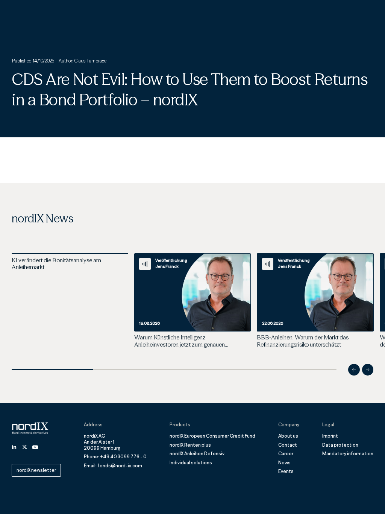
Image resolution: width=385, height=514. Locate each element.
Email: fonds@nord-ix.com (113, 465)
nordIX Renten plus (190, 445)
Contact (287, 445)
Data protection (340, 445)
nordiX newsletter (36, 470)
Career (285, 453)
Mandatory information (347, 453)
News (284, 462)
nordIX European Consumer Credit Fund (212, 436)
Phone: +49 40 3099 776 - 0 (115, 456)
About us (288, 436)
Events (286, 471)
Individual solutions (191, 462)
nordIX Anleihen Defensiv (197, 453)
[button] (354, 370)
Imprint (330, 436)
